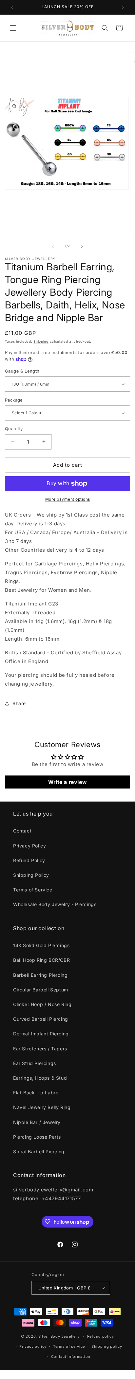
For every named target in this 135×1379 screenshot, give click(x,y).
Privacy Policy (29, 845)
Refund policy (100, 1336)
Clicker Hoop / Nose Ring (42, 1004)
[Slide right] (82, 246)
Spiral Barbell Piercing (39, 1151)
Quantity (14, 428)
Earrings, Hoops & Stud (40, 1078)
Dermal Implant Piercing (41, 1033)
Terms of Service (32, 889)
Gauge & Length (22, 371)
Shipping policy (106, 1346)
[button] (13, 28)
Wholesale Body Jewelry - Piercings (54, 904)
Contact (22, 830)
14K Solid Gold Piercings (41, 945)
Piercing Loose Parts (37, 1137)
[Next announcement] (123, 7)
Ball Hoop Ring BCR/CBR (41, 960)
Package (14, 400)
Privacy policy (33, 1346)
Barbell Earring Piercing (40, 975)
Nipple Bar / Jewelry (37, 1122)
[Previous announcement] (12, 7)
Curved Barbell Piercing (40, 1019)
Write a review (67, 782)
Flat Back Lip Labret (36, 1092)
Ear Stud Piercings (34, 1063)
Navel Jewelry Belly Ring (41, 1107)
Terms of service (69, 1346)
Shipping (40, 341)
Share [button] (19, 703)
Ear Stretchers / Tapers (40, 1048)
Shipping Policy (31, 875)
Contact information (70, 1356)
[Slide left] (53, 246)
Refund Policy (29, 860)
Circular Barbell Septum (40, 989)
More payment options (67, 499)
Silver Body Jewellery (59, 1336)
